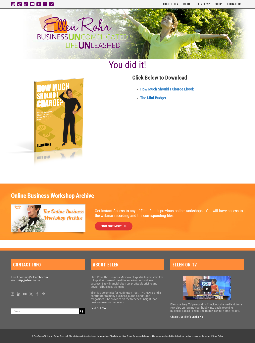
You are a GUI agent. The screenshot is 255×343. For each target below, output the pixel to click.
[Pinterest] (43, 294)
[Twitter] (31, 294)
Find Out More (99, 308)
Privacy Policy (217, 336)
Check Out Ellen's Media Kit (186, 316)
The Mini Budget (153, 97)
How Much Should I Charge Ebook (167, 89)
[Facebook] (37, 294)
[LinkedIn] (18, 294)
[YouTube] (24, 294)
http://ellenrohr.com (30, 280)
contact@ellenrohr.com (33, 277)
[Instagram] (12, 294)
